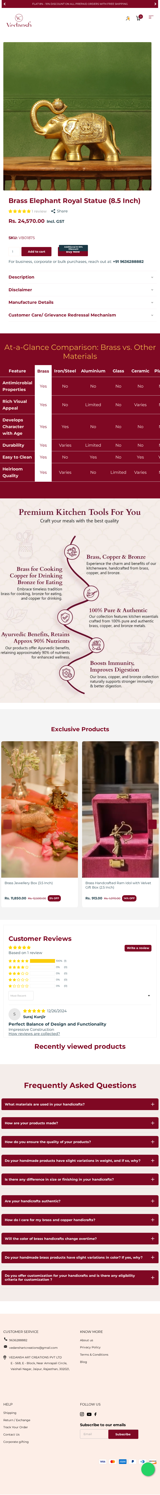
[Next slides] (152, 824)
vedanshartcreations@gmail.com (33, 1348)
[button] (4, 4)
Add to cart (36, 251)
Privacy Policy (90, 1347)
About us (86, 1340)
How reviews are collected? (34, 1033)
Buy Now (73, 250)
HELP (7, 1404)
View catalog (151, 17)
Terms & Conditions (94, 1354)
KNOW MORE (91, 1332)
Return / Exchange (16, 1420)
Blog (83, 1362)
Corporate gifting (16, 1442)
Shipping (9, 1413)
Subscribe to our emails (103, 1425)
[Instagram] (82, 1414)
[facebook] (95, 1414)
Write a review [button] (138, 948)
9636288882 (18, 1340)
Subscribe (123, 1434)
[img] (34, 1011)
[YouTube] (89, 1414)
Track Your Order (15, 1427)
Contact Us (11, 1434)
